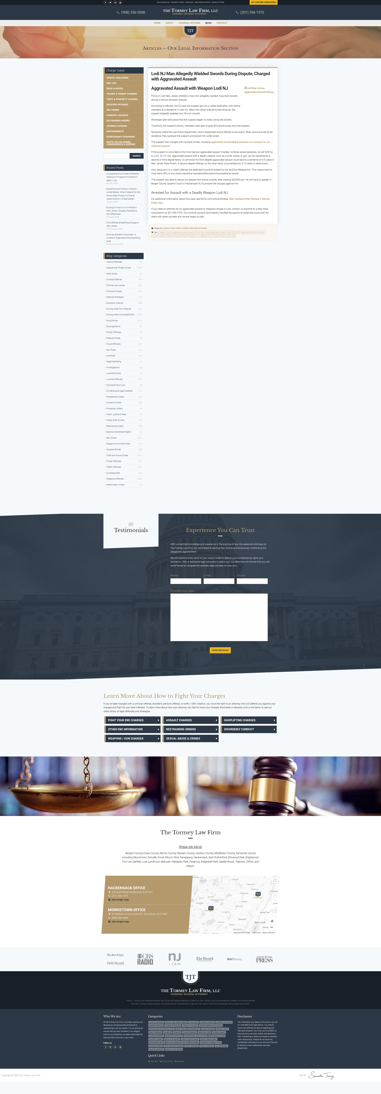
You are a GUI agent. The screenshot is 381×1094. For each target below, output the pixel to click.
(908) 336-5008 (133, 12)
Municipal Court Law (115, 385)
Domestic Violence (117, 115)
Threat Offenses (113, 461)
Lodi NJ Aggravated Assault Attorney (249, 232)
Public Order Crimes (115, 420)
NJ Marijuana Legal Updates (119, 391)
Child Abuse (111, 273)
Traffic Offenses (113, 467)
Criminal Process (114, 291)
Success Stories (113, 449)
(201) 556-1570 (252, 12)
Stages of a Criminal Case (118, 443)
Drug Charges (114, 88)
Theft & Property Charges (122, 99)
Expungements (115, 131)
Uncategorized (113, 473)
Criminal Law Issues (115, 285)
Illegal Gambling (113, 361)
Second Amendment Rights (118, 432)
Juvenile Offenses (114, 379)
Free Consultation (263, 2)
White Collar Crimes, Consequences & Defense (120, 143)
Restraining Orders (118, 120)
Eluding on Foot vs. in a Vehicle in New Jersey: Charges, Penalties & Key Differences (121, 210)
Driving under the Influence (118, 309)
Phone (241, 575)
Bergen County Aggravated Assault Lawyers (177, 232)
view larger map (120, 899)
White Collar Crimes (115, 485)
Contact (180, 1061)
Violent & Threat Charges (121, 94)
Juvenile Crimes (113, 373)
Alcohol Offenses (114, 262)
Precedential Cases (115, 397)
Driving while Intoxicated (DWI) (120, 314)
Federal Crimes (113, 338)
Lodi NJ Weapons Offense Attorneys (166, 236)
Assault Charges (179, 720)
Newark (189, 2)
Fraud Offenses (113, 344)
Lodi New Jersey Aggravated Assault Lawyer (214, 232)
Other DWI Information (125, 729)
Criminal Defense (114, 279)
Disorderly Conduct (239, 729)
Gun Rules (111, 350)
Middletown (218, 2)
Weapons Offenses (198, 228)
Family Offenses (113, 332)
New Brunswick (202, 2)
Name (174, 575)
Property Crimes (113, 402)
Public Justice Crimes (116, 414)
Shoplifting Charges (240, 720)
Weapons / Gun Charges (125, 738)
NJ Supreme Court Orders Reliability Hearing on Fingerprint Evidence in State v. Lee (122, 177)
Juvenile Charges (116, 126)
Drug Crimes (112, 320)
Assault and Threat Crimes (176, 228)
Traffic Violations (117, 77)
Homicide (110, 355)
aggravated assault (221, 142)
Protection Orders (114, 408)
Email (208, 575)
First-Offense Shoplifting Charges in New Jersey (122, 224)
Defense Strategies (115, 297)
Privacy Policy (167, 1061)
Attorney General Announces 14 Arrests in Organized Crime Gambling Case (123, 237)
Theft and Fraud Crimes (117, 455)
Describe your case (183, 590)
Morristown (177, 2)
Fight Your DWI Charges (126, 720)
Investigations (113, 367)
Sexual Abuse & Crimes (183, 738)
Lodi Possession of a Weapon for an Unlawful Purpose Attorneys (209, 236)
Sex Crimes (112, 110)
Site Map (154, 1061)
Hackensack (163, 2)
